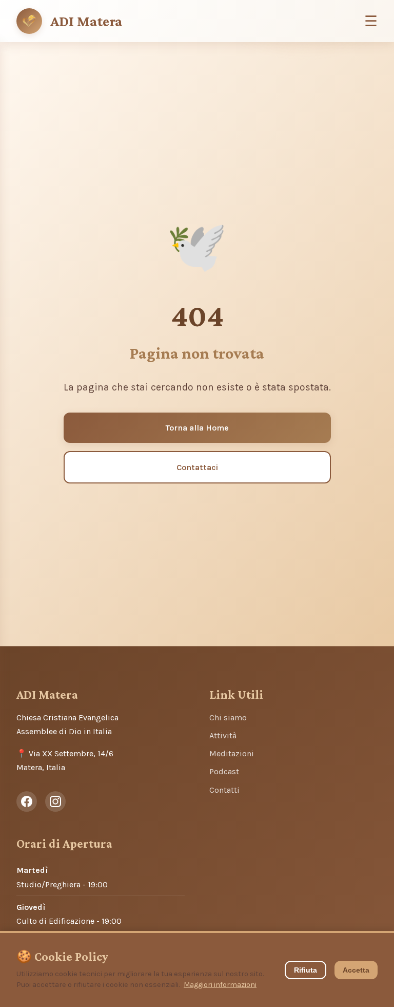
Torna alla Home (197, 428)
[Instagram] (55, 801)
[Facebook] (26, 801)
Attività (223, 735)
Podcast (224, 771)
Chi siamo (228, 717)
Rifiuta (305, 970)
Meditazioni (231, 753)
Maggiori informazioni (220, 984)
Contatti (224, 790)
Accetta (356, 970)
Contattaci (197, 467)
